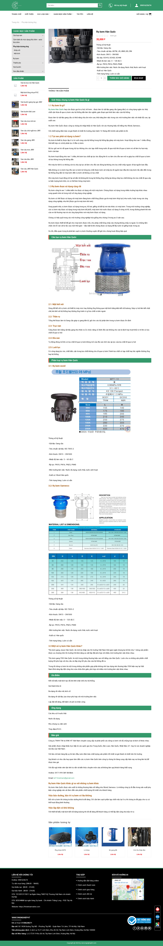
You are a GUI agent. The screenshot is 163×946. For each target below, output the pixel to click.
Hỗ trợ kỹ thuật (120, 5)
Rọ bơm (16, 58)
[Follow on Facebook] (134, 928)
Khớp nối (17, 50)
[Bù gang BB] (113, 837)
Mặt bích (17, 53)
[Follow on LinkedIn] (146, 928)
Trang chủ (16, 14)
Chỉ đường (157, 927)
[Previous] (48, 842)
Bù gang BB (113, 850)
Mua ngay (138, 78)
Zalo (157, 919)
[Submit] (100, 5)
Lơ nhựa (86, 850)
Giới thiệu (29, 14)
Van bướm (17, 67)
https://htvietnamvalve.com (29, 907)
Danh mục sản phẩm (63, 14)
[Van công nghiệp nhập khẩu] (27, 5)
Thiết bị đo (17, 63)
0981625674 (145, 5)
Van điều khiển (18, 71)
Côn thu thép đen (139, 850)
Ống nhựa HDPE (60, 850)
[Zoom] (51, 61)
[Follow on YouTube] (149, 928)
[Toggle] (43, 35)
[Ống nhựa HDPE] (60, 837)
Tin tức (80, 14)
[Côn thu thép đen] (139, 837)
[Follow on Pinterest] (142, 928)
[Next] (151, 842)
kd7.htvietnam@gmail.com (64, 778)
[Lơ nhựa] (87, 837)
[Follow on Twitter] (138, 928)
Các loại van (42, 14)
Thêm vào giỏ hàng (119, 78)
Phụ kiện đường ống (29, 22)
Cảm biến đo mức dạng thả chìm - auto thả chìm (27, 41)
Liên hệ (90, 14)
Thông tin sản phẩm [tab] (58, 91)
